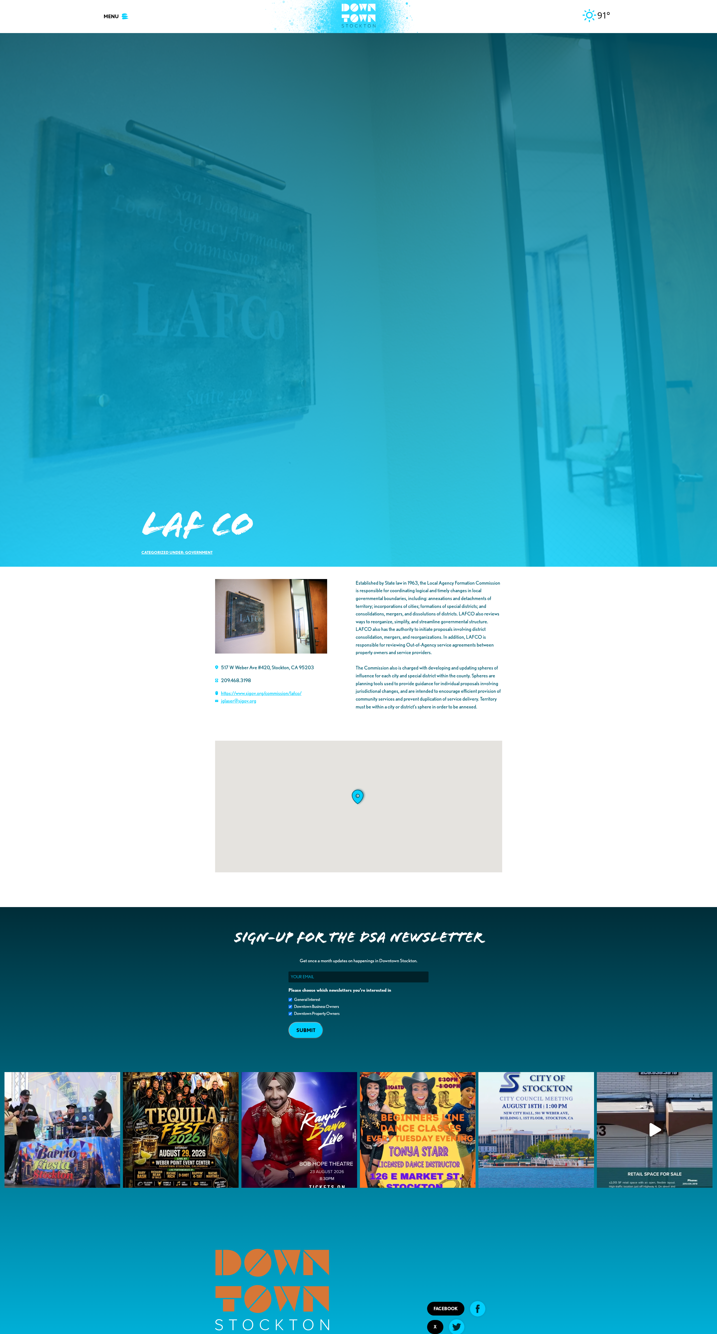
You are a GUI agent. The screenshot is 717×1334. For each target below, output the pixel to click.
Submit (305, 1030)
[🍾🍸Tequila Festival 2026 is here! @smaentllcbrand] (181, 1130)
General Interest (307, 999)
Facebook (446, 1308)
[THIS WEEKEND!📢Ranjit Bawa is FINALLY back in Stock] (299, 1130)
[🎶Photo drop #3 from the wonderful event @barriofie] (62, 1130)
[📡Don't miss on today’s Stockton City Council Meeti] (536, 1130)
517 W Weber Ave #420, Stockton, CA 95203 (267, 667)
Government (199, 552)
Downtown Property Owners (316, 1013)
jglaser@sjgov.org (238, 701)
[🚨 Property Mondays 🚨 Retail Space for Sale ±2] (655, 1130)
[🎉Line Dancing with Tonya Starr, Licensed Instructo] (418, 1130)
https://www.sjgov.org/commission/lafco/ (261, 693)
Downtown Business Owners (316, 1006)
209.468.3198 (236, 680)
